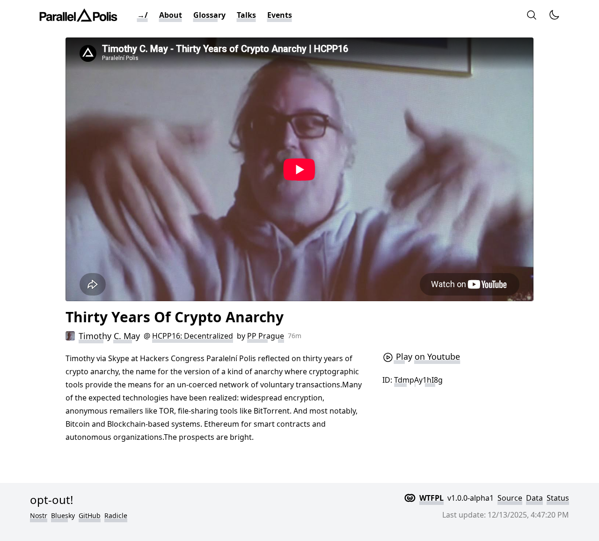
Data (534, 498)
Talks (246, 15)
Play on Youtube (427, 356)
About (170, 15)
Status (558, 498)
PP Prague (265, 336)
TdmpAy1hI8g (418, 380)
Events (279, 15)
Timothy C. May (109, 335)
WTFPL (431, 498)
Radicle (115, 515)
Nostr (38, 515)
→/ (142, 15)
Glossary (209, 15)
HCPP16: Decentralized (192, 336)
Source (509, 498)
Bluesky (63, 515)
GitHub (90, 515)
